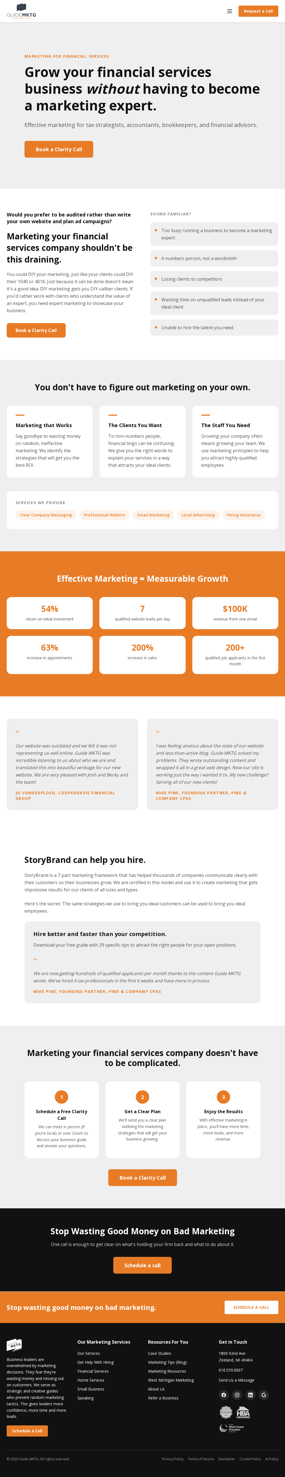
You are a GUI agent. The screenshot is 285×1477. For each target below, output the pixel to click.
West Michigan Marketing (171, 1380)
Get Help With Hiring (95, 1362)
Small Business (90, 1389)
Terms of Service (201, 1459)
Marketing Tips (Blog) (167, 1362)
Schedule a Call (251, 1307)
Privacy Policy (172, 1459)
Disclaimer (226, 1459)
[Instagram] (237, 1395)
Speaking (85, 1398)
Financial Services (93, 1371)
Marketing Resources (167, 1371)
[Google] (264, 1395)
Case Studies (159, 1353)
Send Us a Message (236, 1380)
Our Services (88, 1353)
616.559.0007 (231, 1370)
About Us (156, 1389)
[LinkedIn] (250, 1395)
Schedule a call (142, 1265)
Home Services (90, 1380)
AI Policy (271, 1459)
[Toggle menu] (229, 11)
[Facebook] (224, 1395)
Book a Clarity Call (59, 149)
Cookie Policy (250, 1459)
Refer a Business (163, 1398)
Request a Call (258, 11)
